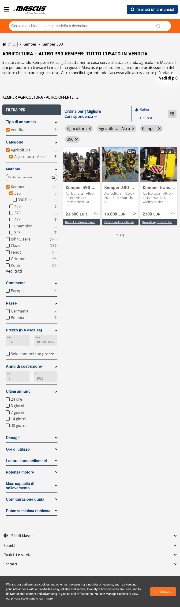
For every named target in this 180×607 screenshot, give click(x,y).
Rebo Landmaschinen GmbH (85, 222)
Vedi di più (168, 78)
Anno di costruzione (24, 366)
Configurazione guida (25, 499)
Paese (11, 303)
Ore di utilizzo (18, 449)
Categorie (14, 142)
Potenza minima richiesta (28, 511)
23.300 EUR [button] (76, 214)
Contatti (10, 564)
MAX (37, 337)
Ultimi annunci (18, 391)
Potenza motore (20, 472)
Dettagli (12, 438)
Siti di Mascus (22, 536)
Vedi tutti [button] (14, 271)
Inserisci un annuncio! (154, 9)
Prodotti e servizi (17, 555)
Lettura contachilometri (26, 461)
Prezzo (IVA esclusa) (24, 330)
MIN (9, 337)
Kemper (29, 44)
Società (9, 546)
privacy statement (23, 598)
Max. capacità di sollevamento (20, 486)
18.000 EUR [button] (115, 214)
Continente (16, 283)
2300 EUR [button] (152, 214)
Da (8, 373)
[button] (31, 109)
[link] (81, 164)
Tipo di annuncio (21, 122)
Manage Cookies (117, 594)
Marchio (13, 169)
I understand (163, 591)
